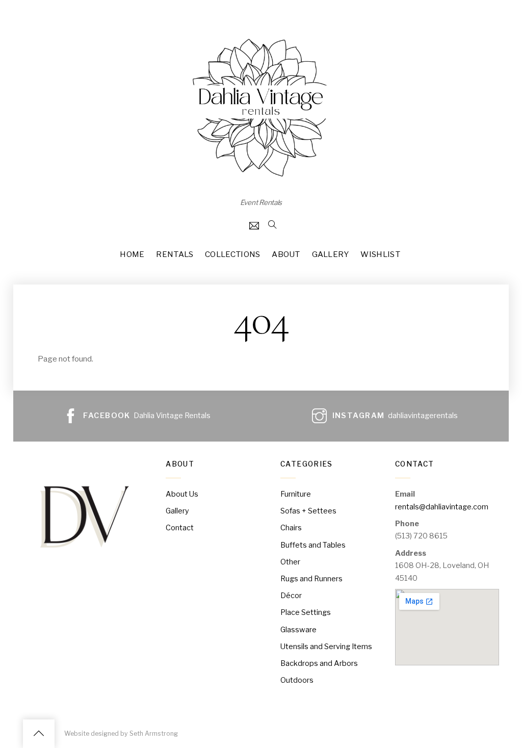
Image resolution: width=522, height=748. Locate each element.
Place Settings (305, 612)
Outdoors (297, 680)
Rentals (174, 254)
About (286, 254)
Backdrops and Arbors (319, 663)
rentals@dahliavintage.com (441, 506)
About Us (182, 494)
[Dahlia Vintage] (261, 177)
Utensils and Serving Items (326, 646)
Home (132, 254)
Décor (291, 595)
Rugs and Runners (311, 578)
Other (290, 561)
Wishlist (380, 254)
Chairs (291, 527)
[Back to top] (39, 733)
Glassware (298, 629)
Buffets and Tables (313, 545)
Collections (232, 254)
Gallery (330, 254)
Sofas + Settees (308, 510)
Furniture (295, 494)
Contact (180, 527)
